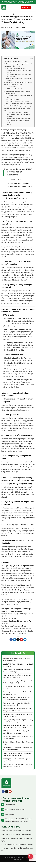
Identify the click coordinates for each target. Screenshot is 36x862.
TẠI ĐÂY (29, 169)
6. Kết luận (7, 125)
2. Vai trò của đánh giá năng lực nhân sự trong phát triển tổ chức (17, 65)
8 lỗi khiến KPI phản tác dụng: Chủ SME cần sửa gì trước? (18, 743)
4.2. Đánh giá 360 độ (13, 99)
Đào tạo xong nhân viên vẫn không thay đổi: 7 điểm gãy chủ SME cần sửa (17, 709)
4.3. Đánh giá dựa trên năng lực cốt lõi (18, 101)
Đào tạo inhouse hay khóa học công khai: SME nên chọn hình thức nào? (17, 749)
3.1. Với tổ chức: (11, 86)
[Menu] (33, 7)
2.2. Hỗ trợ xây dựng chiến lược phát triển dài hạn (19, 71)
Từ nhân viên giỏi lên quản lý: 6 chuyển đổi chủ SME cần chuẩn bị (18, 737)
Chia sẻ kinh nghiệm (8, 14)
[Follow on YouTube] (10, 791)
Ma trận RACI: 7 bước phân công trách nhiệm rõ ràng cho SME (18, 665)
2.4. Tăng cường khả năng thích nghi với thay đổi (19, 79)
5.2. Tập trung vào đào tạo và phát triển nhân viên (18, 115)
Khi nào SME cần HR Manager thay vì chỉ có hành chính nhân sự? (17, 659)
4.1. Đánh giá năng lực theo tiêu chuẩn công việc (19, 96)
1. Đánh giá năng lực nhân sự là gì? (15, 61)
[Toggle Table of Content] (30, 58)
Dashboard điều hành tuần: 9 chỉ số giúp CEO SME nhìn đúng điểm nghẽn (17, 676)
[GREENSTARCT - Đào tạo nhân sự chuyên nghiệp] (6, 7)
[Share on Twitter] (14, 639)
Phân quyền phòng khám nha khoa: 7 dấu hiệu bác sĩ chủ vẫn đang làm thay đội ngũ (17, 726)
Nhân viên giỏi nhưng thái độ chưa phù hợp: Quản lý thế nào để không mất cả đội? (16, 698)
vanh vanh (21, 27)
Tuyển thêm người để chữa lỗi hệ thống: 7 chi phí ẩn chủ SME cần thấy (17, 704)
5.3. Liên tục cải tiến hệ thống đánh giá (18, 118)
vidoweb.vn (18, 859)
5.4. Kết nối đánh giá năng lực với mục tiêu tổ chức (19, 121)
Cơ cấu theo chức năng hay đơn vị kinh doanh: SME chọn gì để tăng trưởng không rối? (17, 682)
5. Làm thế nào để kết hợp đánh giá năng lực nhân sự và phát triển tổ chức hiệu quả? (17, 108)
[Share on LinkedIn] (24, 639)
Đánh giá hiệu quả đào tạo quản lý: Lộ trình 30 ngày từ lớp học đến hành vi (17, 765)
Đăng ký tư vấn (26, 7)
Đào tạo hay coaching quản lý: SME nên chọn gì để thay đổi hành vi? (17, 715)
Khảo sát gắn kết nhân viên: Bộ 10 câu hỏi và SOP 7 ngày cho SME (17, 693)
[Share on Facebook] (11, 639)
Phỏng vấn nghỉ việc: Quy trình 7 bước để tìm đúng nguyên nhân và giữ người (17, 754)
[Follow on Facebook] (3, 791)
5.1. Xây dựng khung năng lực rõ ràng (17, 112)
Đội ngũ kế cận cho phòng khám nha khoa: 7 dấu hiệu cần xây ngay (17, 671)
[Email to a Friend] (18, 639)
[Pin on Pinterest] (21, 639)
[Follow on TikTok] (6, 791)
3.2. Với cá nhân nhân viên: (15, 89)
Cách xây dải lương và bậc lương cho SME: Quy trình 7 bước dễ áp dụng (18, 721)
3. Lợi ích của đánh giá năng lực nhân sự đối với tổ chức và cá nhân (18, 83)
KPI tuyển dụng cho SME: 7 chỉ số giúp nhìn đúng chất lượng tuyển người (16, 732)
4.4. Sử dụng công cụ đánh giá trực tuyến (19, 103)
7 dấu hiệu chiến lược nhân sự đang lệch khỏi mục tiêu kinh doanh (17, 760)
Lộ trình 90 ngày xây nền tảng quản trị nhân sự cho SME (17, 687)
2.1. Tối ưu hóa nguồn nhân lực (16, 68)
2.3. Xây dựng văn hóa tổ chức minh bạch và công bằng (19, 75)
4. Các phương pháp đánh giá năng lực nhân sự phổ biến (17, 92)
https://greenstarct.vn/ (17, 626)
